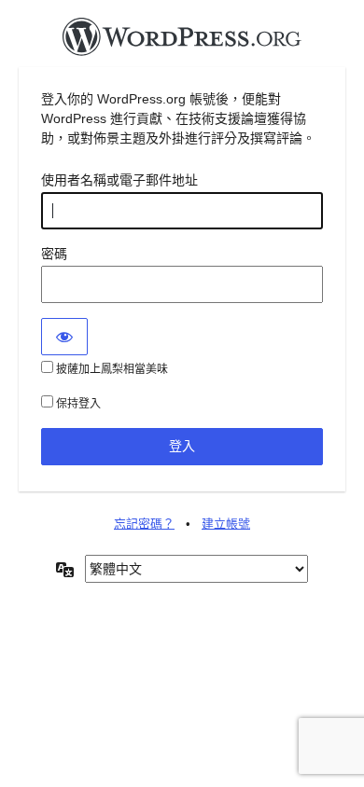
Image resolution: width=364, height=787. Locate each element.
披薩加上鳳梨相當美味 (110, 369)
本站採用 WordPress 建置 (182, 42)
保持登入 (77, 403)
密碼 (54, 253)
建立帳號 (226, 524)
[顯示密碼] (64, 336)
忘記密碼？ (144, 524)
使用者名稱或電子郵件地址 (119, 180)
